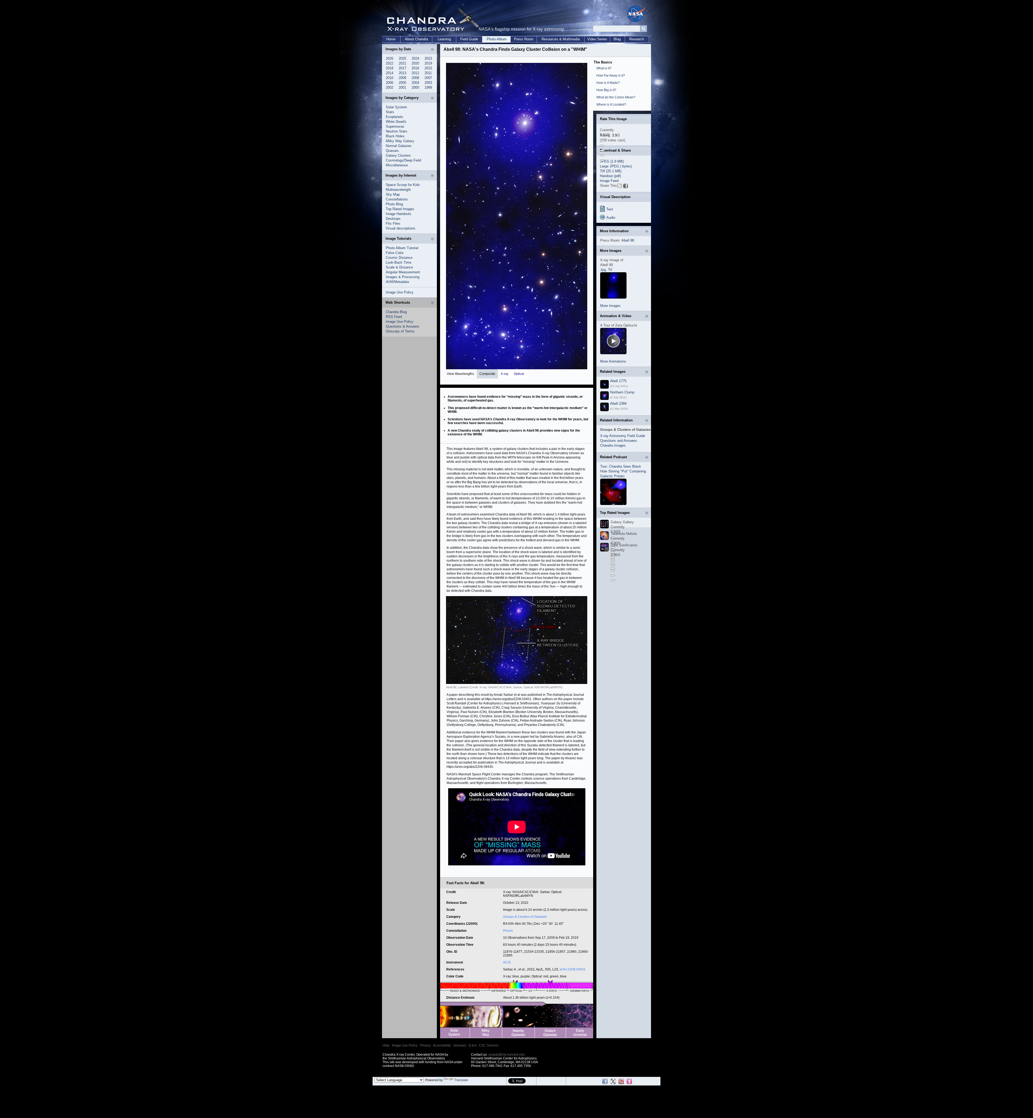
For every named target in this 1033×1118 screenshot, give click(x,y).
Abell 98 (627, 240)
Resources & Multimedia (561, 39)
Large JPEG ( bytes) (616, 166)
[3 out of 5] (602, 150)
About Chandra (416, 39)
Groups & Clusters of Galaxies (525, 917)
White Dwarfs (396, 122)
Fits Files (393, 223)
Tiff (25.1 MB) (610, 171)
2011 (428, 73)
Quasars (392, 151)
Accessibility (442, 1045)
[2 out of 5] (602, 145)
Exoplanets (394, 117)
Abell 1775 (618, 381)
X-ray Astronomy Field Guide (622, 436)
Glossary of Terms (400, 331)
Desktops (393, 219)
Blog (617, 39)
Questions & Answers (402, 326)
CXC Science (488, 1045)
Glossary (459, 1045)
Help (386, 1045)
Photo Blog (394, 204)
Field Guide (469, 39)
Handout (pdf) (610, 176)
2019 (428, 63)
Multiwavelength (398, 190)
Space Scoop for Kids (403, 185)
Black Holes (395, 136)
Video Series (597, 39)
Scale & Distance (399, 267)
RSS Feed (394, 317)
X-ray (504, 374)
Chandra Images (613, 445)
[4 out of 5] (602, 155)
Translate (461, 1080)
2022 (389, 63)
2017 (402, 68)
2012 (415, 73)
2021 (402, 63)
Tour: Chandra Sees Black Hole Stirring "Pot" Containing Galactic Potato (623, 471)
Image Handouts (398, 214)
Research (636, 39)
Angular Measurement (403, 272)
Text (609, 209)
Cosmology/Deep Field (403, 160)
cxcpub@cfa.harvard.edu (506, 1054)
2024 (415, 58)
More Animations (613, 361)
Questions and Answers (618, 441)
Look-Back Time (398, 262)
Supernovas (395, 126)
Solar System (396, 107)
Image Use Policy (399, 292)
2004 (415, 83)
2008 (415, 78)
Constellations (397, 199)
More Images (610, 306)
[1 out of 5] (602, 141)
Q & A (472, 1045)
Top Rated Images (400, 209)
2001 (402, 87)
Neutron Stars (396, 131)
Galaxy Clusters (398, 155)
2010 (389, 78)
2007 (428, 78)
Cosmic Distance (399, 258)
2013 (402, 73)
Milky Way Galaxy (400, 141)
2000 (415, 87)
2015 (428, 68)
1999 (428, 87)
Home (390, 39)
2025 (402, 58)
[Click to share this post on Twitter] (619, 187)
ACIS (507, 962)
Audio (610, 218)
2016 (415, 68)
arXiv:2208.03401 (573, 969)
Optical (519, 374)
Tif (610, 270)
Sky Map (393, 194)
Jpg (603, 270)
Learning (444, 39)
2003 (428, 83)
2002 (389, 87)
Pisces (508, 931)
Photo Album (497, 39)
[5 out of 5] (602, 160)
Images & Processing (402, 277)
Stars (390, 112)
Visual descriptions (400, 228)
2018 (389, 68)
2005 (402, 83)
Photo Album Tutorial (402, 248)
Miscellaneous (397, 165)
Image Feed (609, 181)
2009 (402, 78)
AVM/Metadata (397, 282)
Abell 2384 (618, 404)
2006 (389, 83)
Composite (487, 374)
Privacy (425, 1045)
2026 (389, 58)
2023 (428, 58)
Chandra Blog (396, 312)
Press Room (523, 39)
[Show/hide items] (432, 50)
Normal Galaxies (399, 146)
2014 (389, 73)
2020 (415, 63)
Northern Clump (622, 392)
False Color (395, 253)
